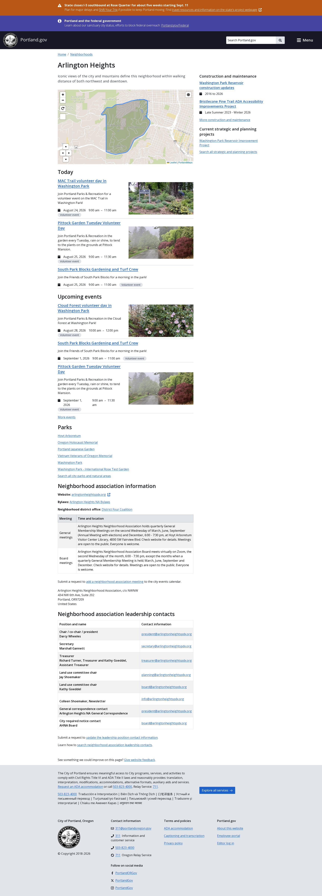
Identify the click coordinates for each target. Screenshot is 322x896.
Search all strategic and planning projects (228, 152)
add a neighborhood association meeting (114, 582)
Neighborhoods (81, 54)
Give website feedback (139, 760)
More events (66, 417)
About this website (230, 828)
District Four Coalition (117, 509)
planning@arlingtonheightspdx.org (166, 675)
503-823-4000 (122, 787)
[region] (125, 127)
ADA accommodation (178, 828)
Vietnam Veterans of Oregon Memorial (85, 456)
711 (155, 787)
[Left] (63, 153)
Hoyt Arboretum (69, 436)
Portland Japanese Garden (76, 449)
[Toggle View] (188, 94)
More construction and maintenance (224, 120)
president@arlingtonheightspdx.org (166, 634)
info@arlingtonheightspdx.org (162, 699)
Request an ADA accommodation (80, 787)
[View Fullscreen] (63, 116)
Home (62, 54)
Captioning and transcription (184, 836)
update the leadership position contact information (122, 737)
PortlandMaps (185, 162)
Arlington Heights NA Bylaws (90, 502)
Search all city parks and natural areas (84, 476)
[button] (305, 40)
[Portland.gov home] (25, 40)
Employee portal (228, 836)
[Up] (66, 146)
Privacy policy (173, 843)
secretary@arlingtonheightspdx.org (166, 646)
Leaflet (173, 162)
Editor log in (225, 843)
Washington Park (70, 462)
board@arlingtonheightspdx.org (164, 687)
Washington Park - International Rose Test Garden (93, 469)
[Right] (69, 153)
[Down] (66, 159)
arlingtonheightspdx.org (89, 494)
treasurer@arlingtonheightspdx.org (166, 660)
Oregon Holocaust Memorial (78, 442)
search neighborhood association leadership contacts (114, 745)
